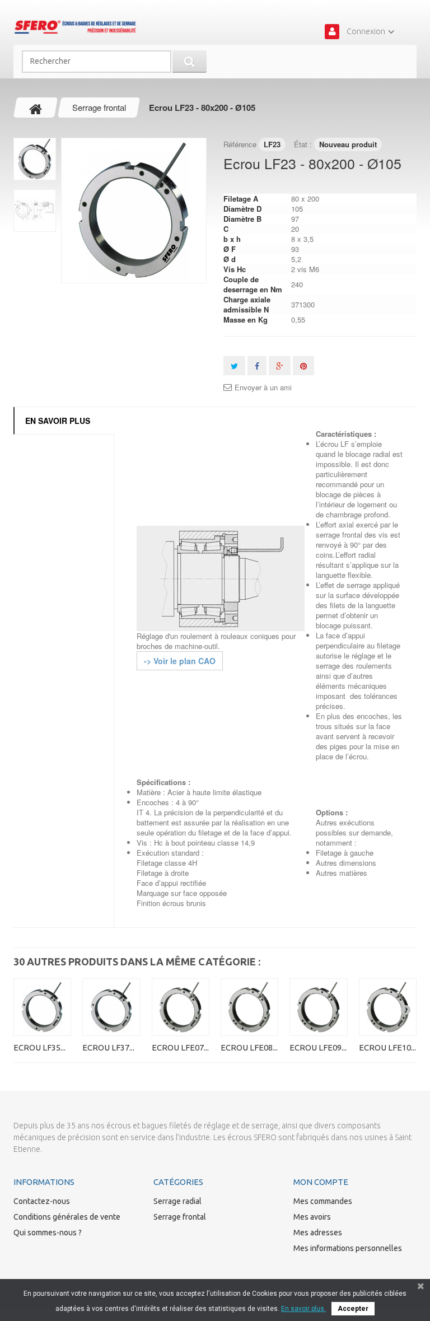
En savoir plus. (303, 1309)
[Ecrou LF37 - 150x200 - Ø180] (111, 1007)
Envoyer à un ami (263, 387)
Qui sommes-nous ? (47, 1232)
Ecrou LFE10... (387, 1047)
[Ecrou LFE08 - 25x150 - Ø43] (249, 1007)
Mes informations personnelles (347, 1248)
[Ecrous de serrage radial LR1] (133, 210)
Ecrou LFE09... (318, 1047)
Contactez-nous (41, 1201)
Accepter (353, 1309)
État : (303, 144)
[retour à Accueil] (35, 107)
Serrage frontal (179, 1216)
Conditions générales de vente (66, 1216)
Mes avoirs (312, 1216)
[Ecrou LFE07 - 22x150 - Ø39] (180, 1007)
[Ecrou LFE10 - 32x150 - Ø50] (388, 1007)
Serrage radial (177, 1201)
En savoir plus (57, 420)
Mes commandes (322, 1201)
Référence (239, 144)
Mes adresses (317, 1232)
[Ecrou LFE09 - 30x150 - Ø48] (318, 1007)
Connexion (366, 31)
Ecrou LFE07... (180, 1047)
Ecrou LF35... (39, 1047)
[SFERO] (75, 27)
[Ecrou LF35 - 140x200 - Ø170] (42, 1007)
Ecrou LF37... (108, 1047)
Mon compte (320, 1182)
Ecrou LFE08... (249, 1047)
